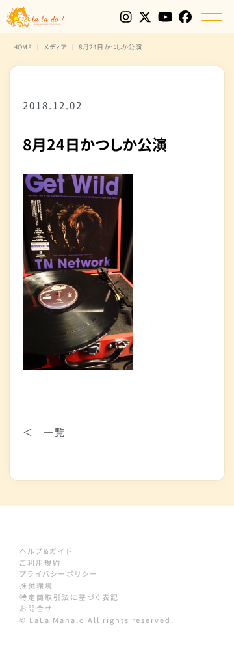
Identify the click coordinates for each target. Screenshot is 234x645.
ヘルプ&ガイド (46, 550)
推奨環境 (36, 585)
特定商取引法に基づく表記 (69, 597)
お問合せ (36, 608)
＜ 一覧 (44, 432)
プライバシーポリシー (59, 573)
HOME (22, 46)
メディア (55, 46)
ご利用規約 (40, 562)
